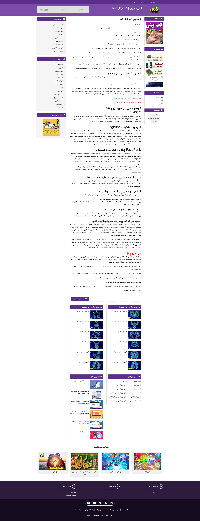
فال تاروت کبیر (59, 28)
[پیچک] (154, 9)
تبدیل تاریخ (143, 2)
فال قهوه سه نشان (58, 25)
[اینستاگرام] (111, 503)
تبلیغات (73, 493)
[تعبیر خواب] (154, 85)
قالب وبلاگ (60, 108)
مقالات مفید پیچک (158, 493)
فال (135, 2)
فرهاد (159, 104)
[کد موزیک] (154, 66)
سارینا (159, 101)
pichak (139, 291)
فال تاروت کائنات (58, 45)
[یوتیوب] (89, 503)
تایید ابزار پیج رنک (154, 118)
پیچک (135, 33)
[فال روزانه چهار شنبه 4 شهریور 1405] (154, 79)
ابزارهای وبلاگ (153, 2)
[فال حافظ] (154, 58)
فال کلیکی (60, 91)
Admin (158, 97)
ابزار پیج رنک (154, 115)
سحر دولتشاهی (59, 41)
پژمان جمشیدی (59, 38)
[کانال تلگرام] (106, 503)
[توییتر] (100, 503)
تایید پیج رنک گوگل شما (127, 8)
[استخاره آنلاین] (154, 73)
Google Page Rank (114, 119)
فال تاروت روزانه (59, 74)
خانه (161, 2)
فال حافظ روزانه (59, 71)
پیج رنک (154, 121)
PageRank (114, 153)
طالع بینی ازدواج (58, 98)
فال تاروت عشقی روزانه (57, 48)
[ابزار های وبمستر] (51, 128)
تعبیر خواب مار (59, 31)
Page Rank (128, 119)
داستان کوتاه (59, 104)
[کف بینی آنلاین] (154, 33)
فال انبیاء (60, 88)
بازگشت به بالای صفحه (81, 299)
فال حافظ (60, 64)
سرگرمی (61, 84)
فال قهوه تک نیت (58, 81)
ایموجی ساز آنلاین (58, 51)
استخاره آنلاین (59, 101)
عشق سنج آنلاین (58, 94)
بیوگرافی (125, 377)
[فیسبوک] (94, 503)
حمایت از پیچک (71, 495)
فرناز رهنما (60, 35)
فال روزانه (60, 68)
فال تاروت (60, 78)
